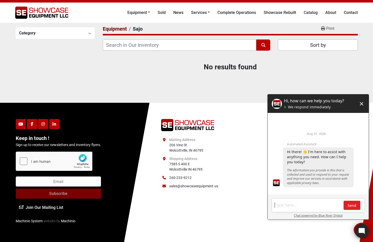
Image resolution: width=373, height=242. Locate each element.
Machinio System (29, 221)
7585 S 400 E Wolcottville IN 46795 (185, 166)
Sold (162, 12)
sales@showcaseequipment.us (193, 186)
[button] (138, 13)
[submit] (263, 45)
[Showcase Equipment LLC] (187, 125)
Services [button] (199, 12)
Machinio (68, 221)
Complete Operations (236, 12)
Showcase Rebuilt (280, 12)
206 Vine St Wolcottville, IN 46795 (186, 147)
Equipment (137, 12)
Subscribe (58, 193)
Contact (351, 12)
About (330, 12)
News (178, 12)
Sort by (318, 45)
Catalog (311, 12)
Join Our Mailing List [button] (44, 207)
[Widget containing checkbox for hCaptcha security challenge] (54, 161)
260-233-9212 (180, 178)
